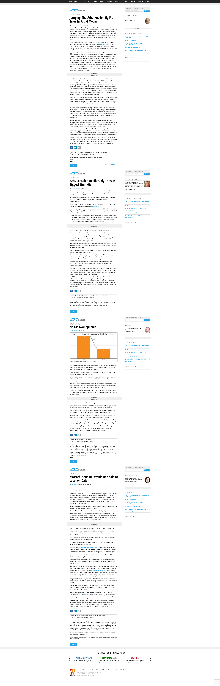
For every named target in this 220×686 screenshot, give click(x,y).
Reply (71, 161)
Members (109, 1)
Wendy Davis (74, 484)
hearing (85, 594)
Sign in (126, 1)
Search (121, 1)
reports (104, 44)
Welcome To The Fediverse (132, 47)
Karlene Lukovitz (75, 188)
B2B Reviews (95, 206)
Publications (87, 1)
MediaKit (89, 670)
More (116, 1)
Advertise (140, 1)
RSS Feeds (103, 670)
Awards (102, 1)
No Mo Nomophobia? (130, 40)
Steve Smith (74, 25)
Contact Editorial (96, 670)
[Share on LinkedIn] (75, 147)
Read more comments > (110, 164)
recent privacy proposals (89, 547)
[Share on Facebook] (71, 147)
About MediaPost (81, 670)
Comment (73, 165)
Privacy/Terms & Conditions (119, 670)
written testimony (100, 570)
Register (133, 1)
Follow (147, 1)
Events (95, 1)
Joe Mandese (74, 330)
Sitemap (110, 670)
